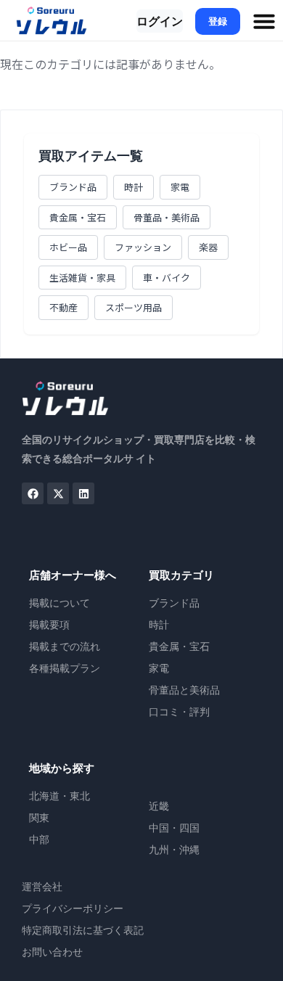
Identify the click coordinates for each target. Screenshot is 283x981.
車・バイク (166, 277)
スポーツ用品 (133, 307)
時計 (133, 187)
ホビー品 (68, 247)
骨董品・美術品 (167, 217)
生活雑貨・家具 (82, 277)
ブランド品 (73, 187)
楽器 (208, 247)
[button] (264, 21)
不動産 (63, 307)
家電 (180, 187)
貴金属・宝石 (77, 217)
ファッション (143, 247)
